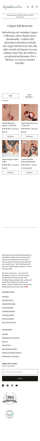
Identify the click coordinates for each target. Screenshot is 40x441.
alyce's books (6, 345)
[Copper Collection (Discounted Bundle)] (29, 148)
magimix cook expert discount (11, 352)
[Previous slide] (3, 16)
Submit (20, 378)
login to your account (9, 322)
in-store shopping (7, 307)
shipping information (9, 304)
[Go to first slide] (37, 16)
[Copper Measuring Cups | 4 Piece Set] (29, 112)
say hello (5, 334)
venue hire (5, 296)
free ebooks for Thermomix (10, 338)
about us (5, 341)
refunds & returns (7, 300)
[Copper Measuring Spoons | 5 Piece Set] (10, 112)
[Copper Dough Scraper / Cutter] (10, 148)
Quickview (10, 136)
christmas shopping (8, 311)
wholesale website (8, 315)
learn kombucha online (9, 349)
